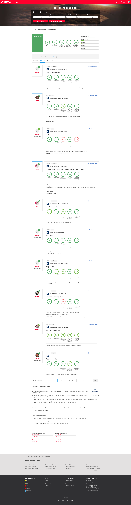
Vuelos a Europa (89, 463)
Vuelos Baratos (34, 456)
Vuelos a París (34, 441)
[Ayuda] (123, 2)
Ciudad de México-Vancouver (63, 293)
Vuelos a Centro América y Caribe (72, 463)
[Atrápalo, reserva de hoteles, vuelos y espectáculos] (6, 2)
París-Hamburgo (60, 232)
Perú (27, 485)
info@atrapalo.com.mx (93, 490)
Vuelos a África (68, 468)
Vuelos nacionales (28, 463)
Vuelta (77, 14)
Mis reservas (88, 480)
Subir (95, 380)
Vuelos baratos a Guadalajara (51, 471)
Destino (50, 14)
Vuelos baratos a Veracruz (50, 463)
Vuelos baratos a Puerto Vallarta (31, 468)
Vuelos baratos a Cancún (50, 464)
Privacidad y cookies (70, 485)
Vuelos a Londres (35, 439)
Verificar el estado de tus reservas (93, 468)
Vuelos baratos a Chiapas (30, 471)
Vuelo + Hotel (47, 483)
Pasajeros (89, 14)
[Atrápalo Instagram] (68, 501)
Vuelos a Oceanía (69, 471)
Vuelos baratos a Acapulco (50, 466)
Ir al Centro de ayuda (90, 482)
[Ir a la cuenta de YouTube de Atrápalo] (72, 501)
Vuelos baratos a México (29, 464)
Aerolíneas (41, 456)
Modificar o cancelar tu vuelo (92, 466)
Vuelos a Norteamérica (70, 466)
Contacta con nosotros (90, 483)
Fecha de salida (69, 14)
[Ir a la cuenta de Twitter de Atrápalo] (59, 501)
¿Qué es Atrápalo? (69, 480)
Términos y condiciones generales (72, 483)
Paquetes (47, 485)
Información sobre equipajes (92, 470)
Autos (46, 487)
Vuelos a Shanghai (35, 434)
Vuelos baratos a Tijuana (50, 468)
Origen (34, 14)
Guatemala (28, 490)
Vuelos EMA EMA (58, 434)
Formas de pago (89, 471)
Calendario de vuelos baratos (92, 464)
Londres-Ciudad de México (62, 203)
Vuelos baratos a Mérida (29, 470)
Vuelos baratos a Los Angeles (30, 466)
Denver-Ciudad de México (62, 166)
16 (80, 380)
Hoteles (46, 482)
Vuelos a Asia (68, 470)
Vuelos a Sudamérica (70, 464)
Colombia (28, 483)
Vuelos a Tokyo (35, 436)
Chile (27, 482)
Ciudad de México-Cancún (62, 69)
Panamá (28, 487)
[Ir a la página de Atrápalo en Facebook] (63, 501)
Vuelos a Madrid (35, 438)
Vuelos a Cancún (35, 443)
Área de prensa (69, 482)
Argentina (28, 491)
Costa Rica (28, 488)
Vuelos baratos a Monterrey (50, 470)
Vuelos (46, 480)
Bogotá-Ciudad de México (62, 98)
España (27, 480)
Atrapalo (27, 456)
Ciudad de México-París (61, 131)
